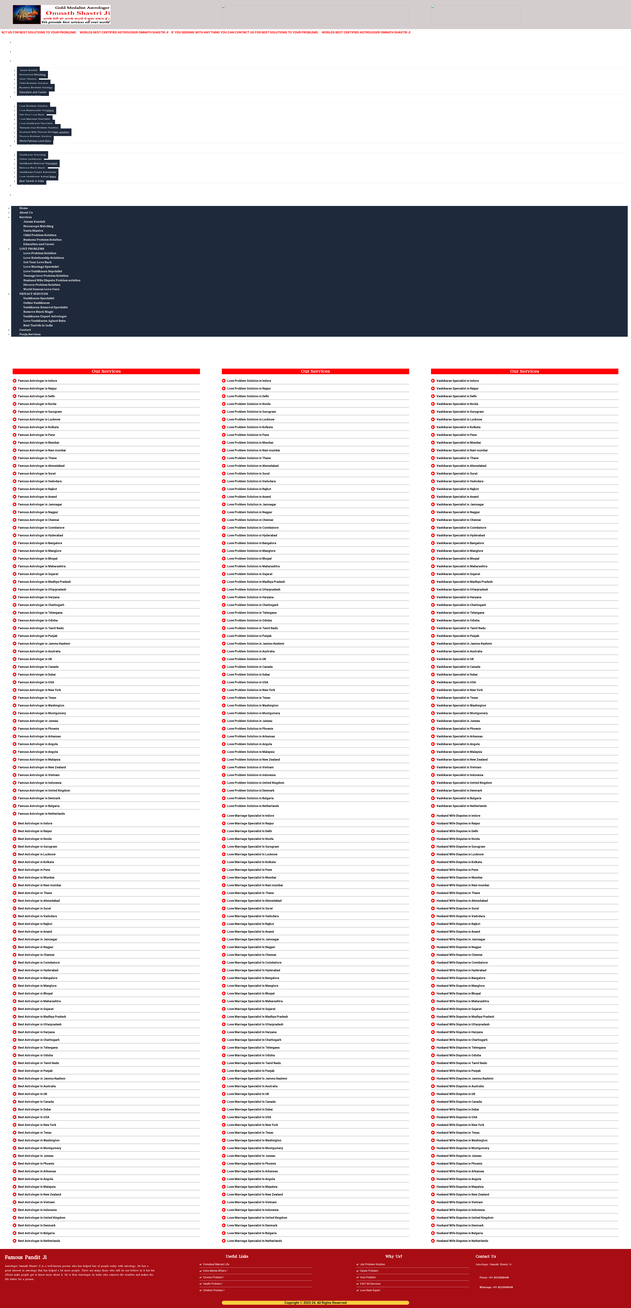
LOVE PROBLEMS (28, 96)
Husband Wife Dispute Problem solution (44, 132)
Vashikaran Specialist (32, 155)
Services (22, 61)
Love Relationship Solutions (36, 110)
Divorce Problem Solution (35, 136)
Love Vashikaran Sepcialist (36, 123)
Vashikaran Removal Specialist (38, 163)
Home (20, 42)
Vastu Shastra (27, 79)
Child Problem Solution (33, 83)
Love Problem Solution (33, 106)
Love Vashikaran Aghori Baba (37, 176)
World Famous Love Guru (35, 140)
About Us (22, 51)
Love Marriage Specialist (34, 119)
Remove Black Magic (32, 168)
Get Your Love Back (31, 114)
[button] (496, 1287)
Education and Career (33, 92)
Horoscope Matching (32, 74)
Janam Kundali (28, 70)
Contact (22, 185)
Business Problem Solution (35, 87)
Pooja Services (26, 194)
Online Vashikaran (30, 159)
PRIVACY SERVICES (30, 145)
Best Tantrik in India (31, 181)
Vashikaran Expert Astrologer (37, 172)
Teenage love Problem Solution (38, 127)
